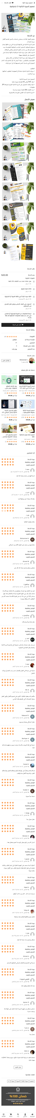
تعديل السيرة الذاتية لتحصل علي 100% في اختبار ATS (27, 387)
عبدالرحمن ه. (25, 615)
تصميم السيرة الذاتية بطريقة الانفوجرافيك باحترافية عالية (29, 412)
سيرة (12, 1081)
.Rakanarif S (25, 715)
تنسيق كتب (9, 439)
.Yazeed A (26, 764)
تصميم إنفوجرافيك (25, 415)
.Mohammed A (24, 538)
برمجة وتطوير (14, 391)
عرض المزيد (18, 1067)
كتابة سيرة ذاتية (23, 391)
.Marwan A (26, 836)
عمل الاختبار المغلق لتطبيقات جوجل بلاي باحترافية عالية (11, 388)
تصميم (33, 415)
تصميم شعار (27, 439)
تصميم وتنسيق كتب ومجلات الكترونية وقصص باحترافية (10, 437)
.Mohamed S (24, 360)
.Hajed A (26, 887)
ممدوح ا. (26, 859)
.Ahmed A (26, 956)
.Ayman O (26, 1002)
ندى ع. (27, 492)
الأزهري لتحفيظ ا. (24, 979)
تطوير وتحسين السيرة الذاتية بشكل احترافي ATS (9, 411)
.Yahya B (26, 910)
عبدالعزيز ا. (26, 584)
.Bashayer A (25, 738)
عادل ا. (27, 933)
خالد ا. (27, 515)
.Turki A (26, 1028)
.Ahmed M (26, 561)
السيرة (18, 1081)
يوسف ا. (26, 813)
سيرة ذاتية (25, 1081)
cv (8, 1081)
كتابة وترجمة (31, 391)
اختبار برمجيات (6, 391)
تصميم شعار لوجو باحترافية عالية (27, 436)
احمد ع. (27, 638)
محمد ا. (27, 469)
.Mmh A (26, 1051)
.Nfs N (27, 690)
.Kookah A (26, 790)
